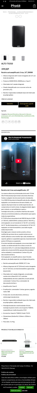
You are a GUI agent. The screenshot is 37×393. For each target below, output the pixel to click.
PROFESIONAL (12, 12)
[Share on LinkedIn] (19, 121)
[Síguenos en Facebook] (3, 1)
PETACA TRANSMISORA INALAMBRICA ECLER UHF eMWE (26, 353)
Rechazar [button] (29, 387)
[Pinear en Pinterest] (15, 121)
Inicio (5, 12)
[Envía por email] (12, 121)
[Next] (32, 36)
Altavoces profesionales (25, 12)
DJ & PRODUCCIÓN (29, 116)
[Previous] (4, 36)
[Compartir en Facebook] (6, 121)
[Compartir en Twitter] (9, 121)
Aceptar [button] (21, 387)
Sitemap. (12, 368)
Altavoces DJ (22, 114)
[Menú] (2, 6)
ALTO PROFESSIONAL (17, 116)
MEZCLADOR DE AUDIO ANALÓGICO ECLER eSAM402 (8, 353)
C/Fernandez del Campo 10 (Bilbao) (17, 1)
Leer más (24, 390)
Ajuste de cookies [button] (15, 390)
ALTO (26, 13)
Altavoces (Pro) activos (16, 13)
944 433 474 (31, 1)
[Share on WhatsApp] (3, 121)
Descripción (5, 132)
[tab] (18, 132)
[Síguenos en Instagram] (5, 1)
